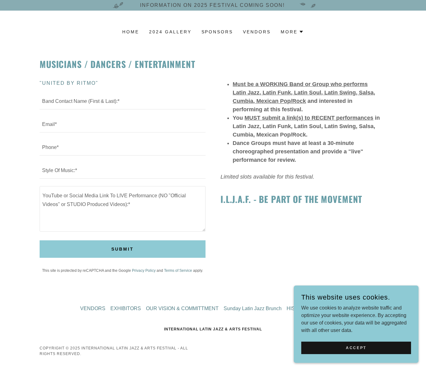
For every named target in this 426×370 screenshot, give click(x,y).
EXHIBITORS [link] (125, 308)
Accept (356, 347)
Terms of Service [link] (178, 270)
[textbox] (123, 101)
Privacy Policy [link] (144, 270)
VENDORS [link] (257, 31)
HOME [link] (130, 31)
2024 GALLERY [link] (170, 31)
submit (122, 249)
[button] (292, 32)
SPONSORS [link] (217, 31)
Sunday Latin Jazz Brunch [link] (253, 308)
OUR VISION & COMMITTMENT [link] (182, 308)
